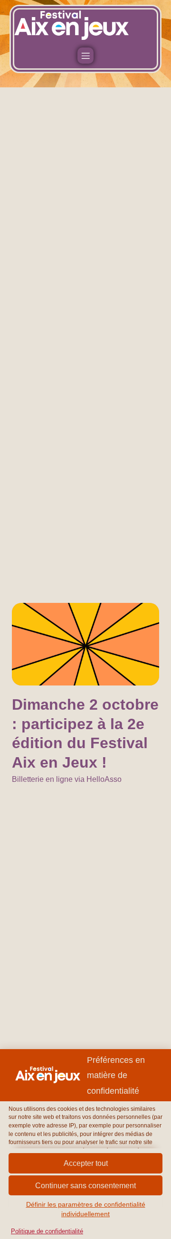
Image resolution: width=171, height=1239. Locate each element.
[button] (85, 1185)
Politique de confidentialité (47, 1231)
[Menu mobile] (85, 55)
